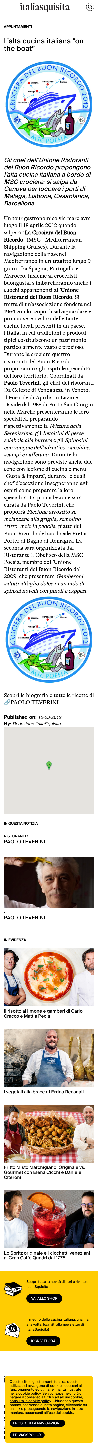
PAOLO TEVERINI (35, 702)
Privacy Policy (27, 1435)
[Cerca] (90, 7)
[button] (49, 765)
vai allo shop (44, 1299)
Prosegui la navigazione (37, 1423)
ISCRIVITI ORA (43, 1341)
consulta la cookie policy (30, 1401)
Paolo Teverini (22, 383)
